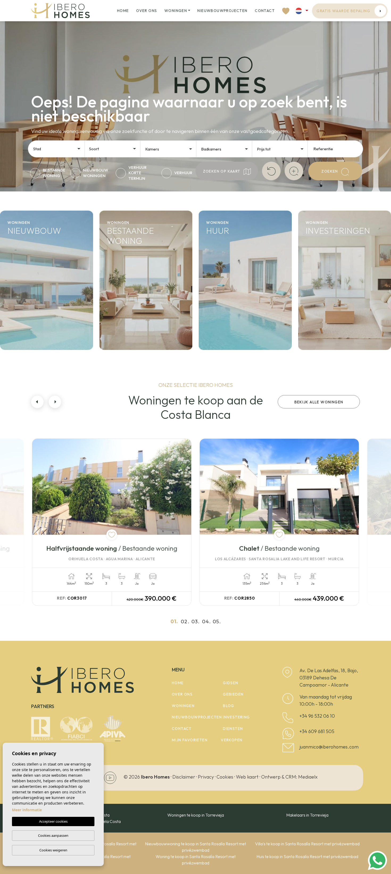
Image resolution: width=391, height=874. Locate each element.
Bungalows (26, 341)
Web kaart (247, 777)
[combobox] (57, 148)
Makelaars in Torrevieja (307, 815)
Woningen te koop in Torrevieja (195, 815)
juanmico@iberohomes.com (329, 747)
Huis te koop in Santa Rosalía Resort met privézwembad (307, 856)
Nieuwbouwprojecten (222, 10)
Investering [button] (236, 717)
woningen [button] (175, 10)
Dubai (315, 341)
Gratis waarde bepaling (343, 11)
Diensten (233, 728)
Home (123, 10)
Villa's (17, 324)
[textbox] (58, 149)
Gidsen (230, 682)
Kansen (318, 289)
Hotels (316, 307)
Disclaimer (183, 777)
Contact (265, 10)
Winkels (318, 324)
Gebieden (233, 694)
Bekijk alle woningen (318, 402)
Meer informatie (27, 809)
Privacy (206, 777)
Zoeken (330, 171)
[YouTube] (110, 777)
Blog (228, 705)
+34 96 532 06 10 (317, 716)
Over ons (146, 10)
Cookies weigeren (53, 850)
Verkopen (231, 740)
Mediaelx (308, 777)
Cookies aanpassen (53, 835)
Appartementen (35, 307)
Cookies (225, 777)
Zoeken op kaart (222, 171)
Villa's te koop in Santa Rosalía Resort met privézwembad (307, 843)
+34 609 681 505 (317, 731)
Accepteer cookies (53, 821)
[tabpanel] (112, 521)
